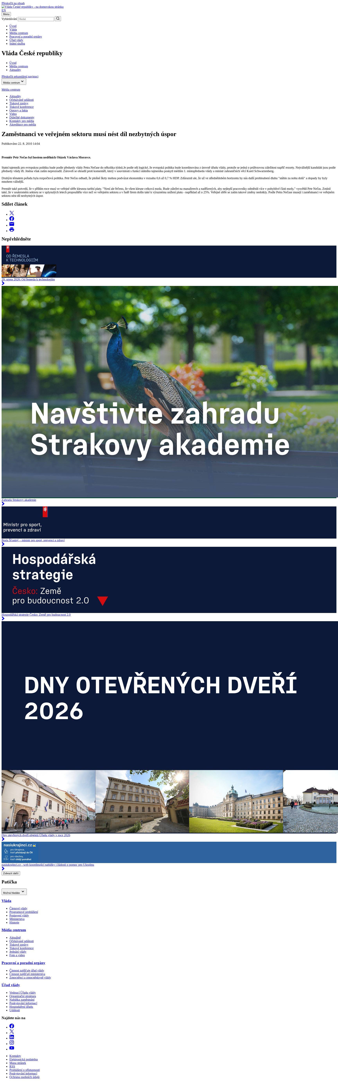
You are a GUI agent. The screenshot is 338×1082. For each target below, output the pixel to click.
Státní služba (17, 43)
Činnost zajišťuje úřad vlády (26, 970)
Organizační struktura (22, 996)
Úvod (12, 26)
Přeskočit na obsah (13, 3)
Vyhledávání (9, 19)
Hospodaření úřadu (21, 1006)
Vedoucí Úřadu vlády (22, 992)
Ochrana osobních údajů (24, 1077)
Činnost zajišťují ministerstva (27, 974)
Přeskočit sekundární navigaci (20, 76)
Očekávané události (21, 941)
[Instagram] (11, 1043)
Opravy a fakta (18, 110)
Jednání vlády (17, 951)
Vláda (13, 29)
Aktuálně (15, 937)
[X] (11, 1032)
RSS (12, 1066)
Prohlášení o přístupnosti (24, 1070)
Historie (14, 922)
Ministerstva (16, 919)
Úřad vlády (16, 40)
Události (14, 1010)
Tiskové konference (21, 106)
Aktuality (15, 96)
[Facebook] (11, 1027)
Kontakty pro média (21, 121)
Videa (13, 114)
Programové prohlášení (23, 912)
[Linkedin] (11, 1038)
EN (4, 10)
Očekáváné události (21, 99)
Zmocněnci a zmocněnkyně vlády (30, 977)
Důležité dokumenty (21, 117)
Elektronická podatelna (23, 1059)
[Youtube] (11, 1049)
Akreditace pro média (22, 124)
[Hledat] (58, 18)
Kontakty (15, 1056)
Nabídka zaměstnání (21, 999)
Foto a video (17, 955)
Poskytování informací (23, 1003)
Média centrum (18, 33)
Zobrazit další (11, 873)
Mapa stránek (17, 1063)
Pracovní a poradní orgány (25, 36)
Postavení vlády (19, 915)
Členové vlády (18, 908)
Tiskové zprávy (18, 103)
